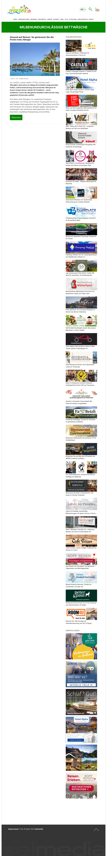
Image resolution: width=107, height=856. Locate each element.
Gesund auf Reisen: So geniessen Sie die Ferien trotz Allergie (32, 38)
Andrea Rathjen (23, 78)
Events (91, 19)
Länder (49, 19)
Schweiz (56, 19)
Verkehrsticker (23, 19)
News (15, 19)
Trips (62, 19)
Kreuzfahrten (83, 19)
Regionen (33, 19)
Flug (66, 19)
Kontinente (42, 19)
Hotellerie (73, 19)
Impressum (13, 829)
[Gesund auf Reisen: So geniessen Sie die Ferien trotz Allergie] (35, 59)
